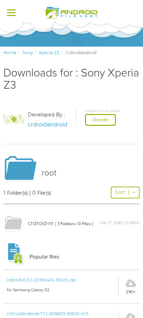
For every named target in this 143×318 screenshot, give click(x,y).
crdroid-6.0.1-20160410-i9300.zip (41, 280)
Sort (122, 192)
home (9, 52)
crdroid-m (40, 223)
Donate (100, 120)
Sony (27, 52)
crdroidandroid (47, 124)
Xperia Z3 (49, 52)
